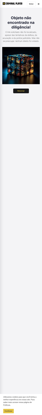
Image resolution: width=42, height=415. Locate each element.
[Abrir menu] (38, 4)
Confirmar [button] (8, 411)
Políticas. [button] (7, 405)
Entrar (31, 4)
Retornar (21, 91)
